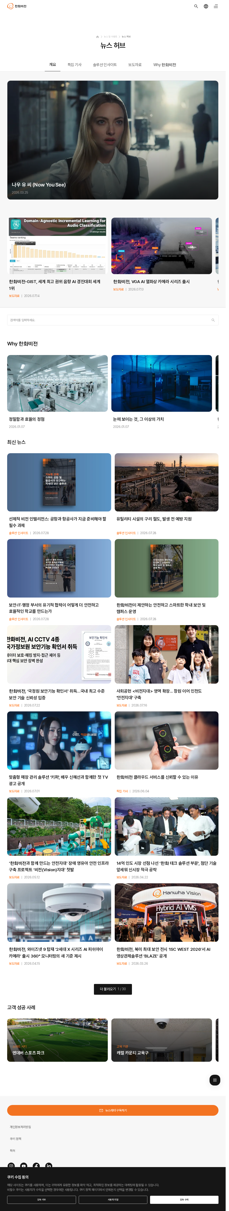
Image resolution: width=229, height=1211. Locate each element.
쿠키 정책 (15, 1139)
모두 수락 (184, 1199)
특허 (12, 1151)
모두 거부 (41, 1199)
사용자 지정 (113, 1199)
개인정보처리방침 (20, 1127)
